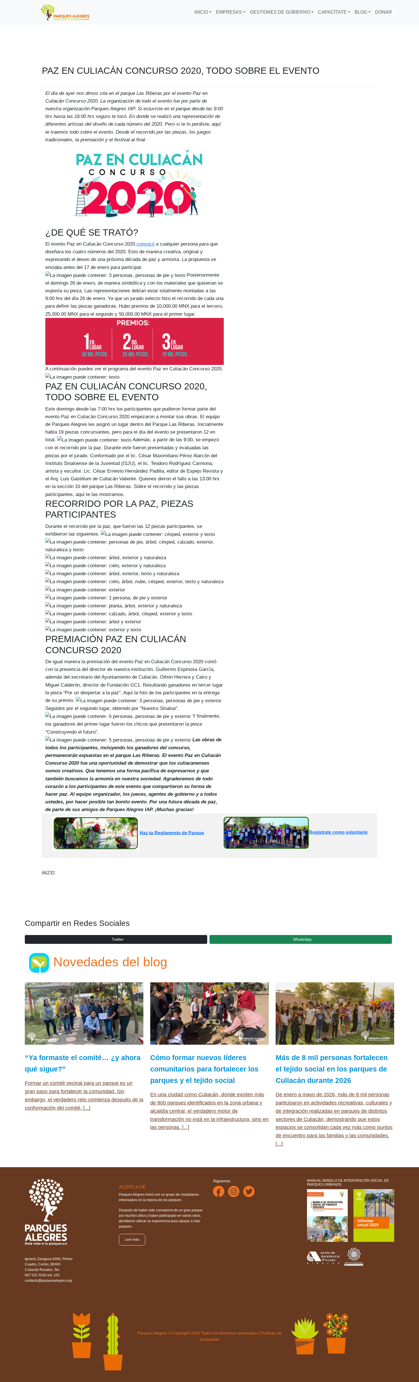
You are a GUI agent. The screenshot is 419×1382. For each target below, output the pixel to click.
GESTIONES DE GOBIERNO (280, 12)
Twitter (118, 939)
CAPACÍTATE (332, 12)
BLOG (361, 12)
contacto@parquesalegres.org (48, 1281)
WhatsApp (302, 939)
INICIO (201, 12)
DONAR (383, 12)
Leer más (132, 1240)
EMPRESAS (229, 12)
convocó (145, 244)
